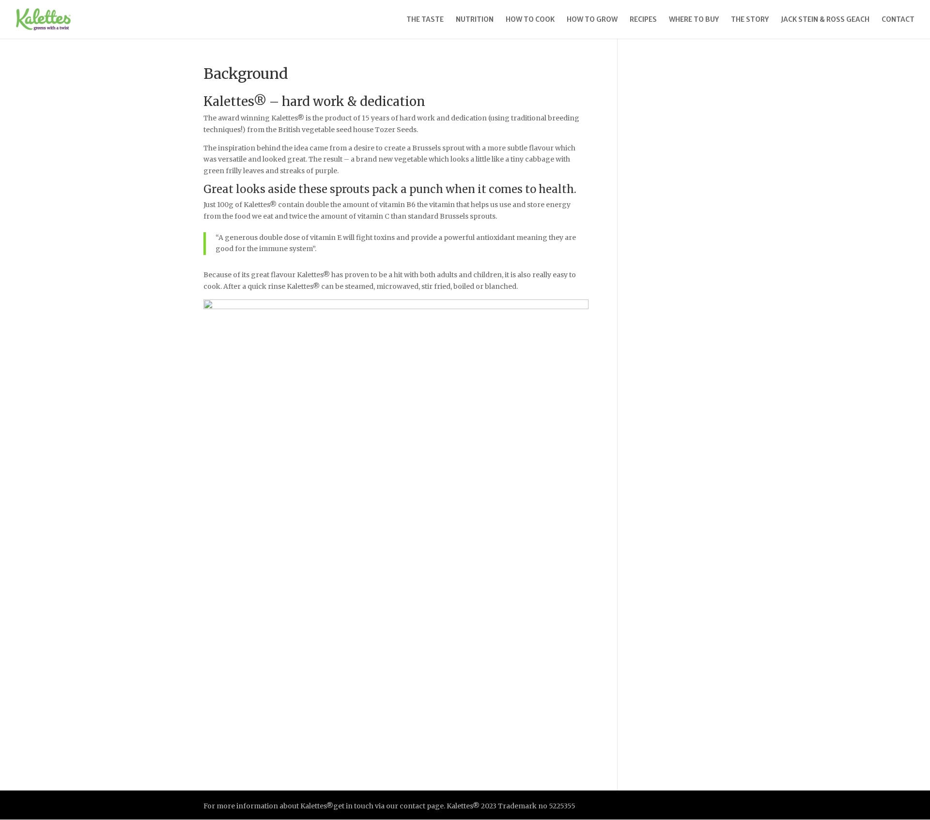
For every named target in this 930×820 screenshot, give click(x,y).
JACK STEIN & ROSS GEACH (825, 20)
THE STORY (750, 20)
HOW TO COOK (530, 20)
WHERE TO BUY (694, 20)
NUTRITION (475, 20)
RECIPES (643, 20)
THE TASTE (425, 20)
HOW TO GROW (592, 20)
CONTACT (898, 20)
